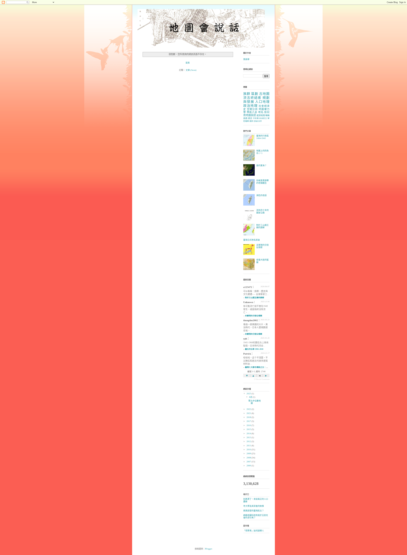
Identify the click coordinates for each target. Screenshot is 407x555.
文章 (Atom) (191, 70)
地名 (261, 112)
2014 (249, 433)
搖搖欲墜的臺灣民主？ (253, 510)
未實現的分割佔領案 (253, 316)
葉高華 (246, 59)
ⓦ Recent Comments (261, 379)
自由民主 (263, 118)
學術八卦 (252, 112)
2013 (249, 437)
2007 (249, 461)
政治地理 (250, 105)
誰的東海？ (261, 165)
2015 (249, 429)
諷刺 (251, 121)
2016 (249, 425)
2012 (249, 441)
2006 (249, 465)
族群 (246, 94)
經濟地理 (261, 115)
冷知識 (256, 118)
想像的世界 (258, 121)
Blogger (208, 549)
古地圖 (264, 94)
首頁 (188, 63)
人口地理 (262, 101)
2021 (249, 413)
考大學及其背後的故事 (253, 506)
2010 (249, 449)
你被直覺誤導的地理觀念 (262, 181)
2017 (249, 421)
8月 (251, 397)
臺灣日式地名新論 (251, 240)
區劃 (254, 94)
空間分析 (252, 109)
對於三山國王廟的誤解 (262, 226)
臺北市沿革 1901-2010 (254, 349)
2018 (249, 417)
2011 (249, 445)
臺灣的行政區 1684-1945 (262, 136)
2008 (249, 457)
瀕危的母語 (261, 195)
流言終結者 (252, 98)
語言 (250, 118)
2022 (249, 409)
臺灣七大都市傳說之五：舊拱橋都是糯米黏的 (264, 367)
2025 (249, 393)
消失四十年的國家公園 (262, 211)
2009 (249, 453)
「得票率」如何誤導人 (253, 530)
